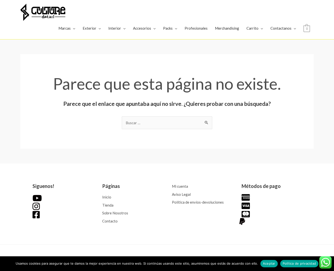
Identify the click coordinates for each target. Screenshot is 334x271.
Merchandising (227, 28)
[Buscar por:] (167, 123)
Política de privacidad (299, 263)
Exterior (89, 28)
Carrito (252, 28)
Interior (114, 28)
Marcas (64, 28)
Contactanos (280, 28)
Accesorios (142, 28)
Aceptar (269, 263)
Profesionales (196, 28)
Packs (168, 28)
